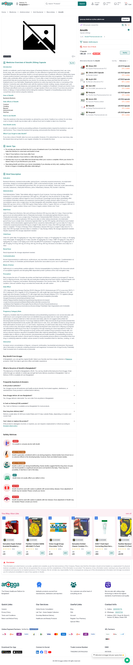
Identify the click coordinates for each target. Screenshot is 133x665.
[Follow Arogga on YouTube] (49, 652)
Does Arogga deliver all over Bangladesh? (17, 395)
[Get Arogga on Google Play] (6, 652)
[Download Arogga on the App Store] (17, 652)
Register (126, 19)
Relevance (122, 61)
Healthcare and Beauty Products (46, 618)
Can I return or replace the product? (15, 421)
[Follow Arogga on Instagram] (45, 652)
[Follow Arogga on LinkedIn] (37, 652)
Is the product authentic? (12, 385)
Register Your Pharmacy (78, 618)
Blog (71, 609)
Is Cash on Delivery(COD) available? (15, 403)
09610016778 (117, 609)
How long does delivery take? (13, 411)
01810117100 (119, 612)
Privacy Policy (6, 612)
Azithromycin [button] (93, 42)
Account (73, 615)
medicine (69, 359)
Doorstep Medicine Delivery (45, 615)
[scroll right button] (129, 536)
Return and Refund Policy (10, 618)
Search (82, 4)
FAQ (71, 612)
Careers (4, 609)
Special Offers (75, 621)
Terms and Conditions (9, 615)
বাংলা (73, 63)
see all (128, 513)
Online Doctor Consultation (44, 609)
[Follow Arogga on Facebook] (41, 652)
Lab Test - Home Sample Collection (47, 612)
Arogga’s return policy (10, 426)
